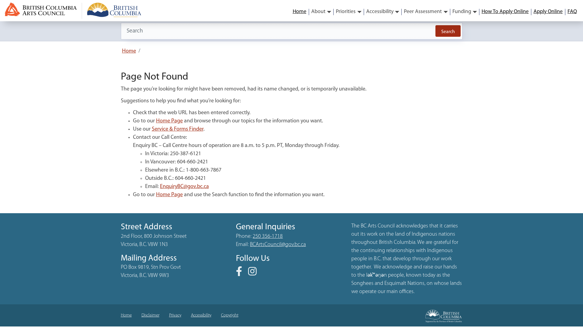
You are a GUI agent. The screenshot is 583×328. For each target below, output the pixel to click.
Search (448, 31)
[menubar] (435, 11)
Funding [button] (461, 11)
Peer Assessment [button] (423, 11)
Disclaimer (150, 315)
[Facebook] (241, 273)
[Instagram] (254, 273)
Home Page (169, 121)
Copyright (229, 315)
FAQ (572, 11)
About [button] (318, 11)
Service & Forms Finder (177, 129)
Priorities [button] (346, 11)
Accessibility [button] (380, 11)
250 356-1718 (268, 236)
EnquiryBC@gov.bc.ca (184, 187)
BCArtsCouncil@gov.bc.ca (278, 245)
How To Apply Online (505, 11)
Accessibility (201, 315)
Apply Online (548, 11)
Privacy (175, 315)
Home (299, 11)
